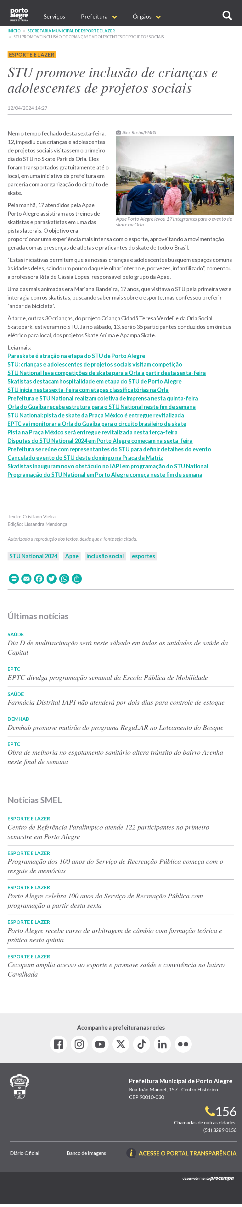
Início (14, 31)
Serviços (54, 16)
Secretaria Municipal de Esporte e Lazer (71, 31)
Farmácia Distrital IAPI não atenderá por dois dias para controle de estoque (116, 702)
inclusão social (105, 556)
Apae (72, 556)
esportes (143, 556)
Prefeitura (95, 16)
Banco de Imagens (86, 1153)
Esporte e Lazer (31, 55)
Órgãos (143, 16)
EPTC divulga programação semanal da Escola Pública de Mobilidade (108, 677)
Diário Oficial (24, 1153)
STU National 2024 (33, 556)
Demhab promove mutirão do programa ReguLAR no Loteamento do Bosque (115, 727)
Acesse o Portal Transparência (188, 1153)
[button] (227, 16)
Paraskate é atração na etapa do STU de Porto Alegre (76, 355)
